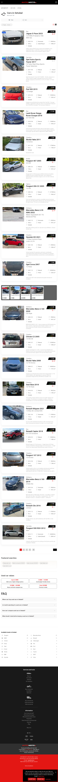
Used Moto (29, 691)
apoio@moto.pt (31, 760)
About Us (29, 727)
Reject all (41, 779)
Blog (29, 724)
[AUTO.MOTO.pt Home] (29, 2)
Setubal (19, 8)
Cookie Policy (41, 776)
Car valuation (29, 681)
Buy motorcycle (29, 689)
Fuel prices (29, 718)
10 (33, 549)
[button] (55, 550)
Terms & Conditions (29, 765)
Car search (29, 677)
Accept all (32, 779)
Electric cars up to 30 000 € (19, 563)
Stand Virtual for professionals (29, 720)
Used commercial (29, 702)
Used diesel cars (43, 563)
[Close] (55, 771)
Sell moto (29, 692)
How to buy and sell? (29, 713)
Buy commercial (29, 700)
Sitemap (29, 722)
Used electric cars (7, 565)
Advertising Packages (29, 715)
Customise (48, 779)
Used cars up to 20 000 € (32, 563)
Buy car (29, 676)
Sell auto (29, 679)
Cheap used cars (6, 563)
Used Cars (12, 8)
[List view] (53, 24)
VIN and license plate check (29, 716)
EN (29, 732)
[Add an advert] (56, 2)
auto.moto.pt (4, 8)
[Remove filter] (11, 24)
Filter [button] (12, 20)
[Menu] (1, 2)
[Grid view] (55, 24)
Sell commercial (29, 704)
